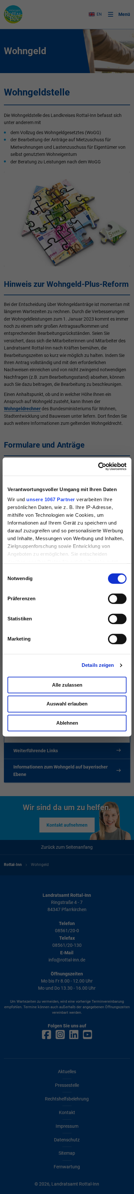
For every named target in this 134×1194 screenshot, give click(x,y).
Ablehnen (67, 723)
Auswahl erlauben (67, 704)
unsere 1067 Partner (50, 499)
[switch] (117, 598)
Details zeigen (98, 665)
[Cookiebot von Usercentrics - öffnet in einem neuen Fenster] (98, 466)
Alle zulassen (67, 685)
